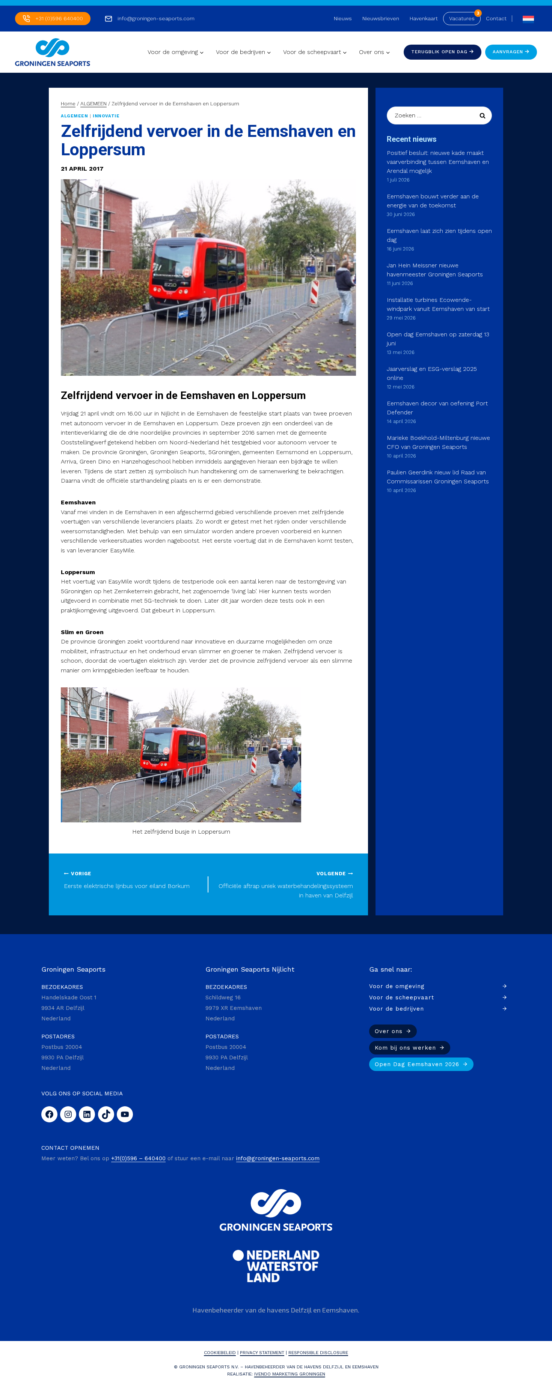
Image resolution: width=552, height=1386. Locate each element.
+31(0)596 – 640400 (138, 1158)
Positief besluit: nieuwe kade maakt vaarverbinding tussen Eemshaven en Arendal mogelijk (438, 161)
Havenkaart (424, 18)
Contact (496, 18)
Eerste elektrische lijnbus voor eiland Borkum (127, 880)
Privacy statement (262, 1352)
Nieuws (343, 18)
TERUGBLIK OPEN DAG (440, 51)
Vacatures (462, 18)
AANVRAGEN (509, 51)
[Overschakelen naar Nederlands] (526, 18)
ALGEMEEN (74, 116)
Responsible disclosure (318, 1352)
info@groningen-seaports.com (156, 18)
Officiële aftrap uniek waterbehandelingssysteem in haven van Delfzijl (286, 885)
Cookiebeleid (220, 1352)
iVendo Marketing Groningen (289, 1374)
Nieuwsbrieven (380, 18)
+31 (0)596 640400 (59, 18)
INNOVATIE (106, 116)
